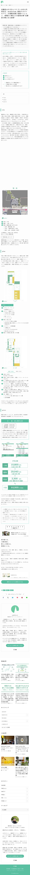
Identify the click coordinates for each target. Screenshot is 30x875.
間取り (7, 590)
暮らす (5, 801)
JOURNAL (5, 721)
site (5, 97)
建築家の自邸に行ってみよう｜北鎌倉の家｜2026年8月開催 (19, 533)
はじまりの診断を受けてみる (15, 645)
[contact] (16, 649)
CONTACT (5, 724)
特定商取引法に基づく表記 (17, 868)
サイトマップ (21, 870)
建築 (4, 785)
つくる (5, 797)
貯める (5, 788)
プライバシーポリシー (11, 870)
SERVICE (13, 575)
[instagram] (14, 649)
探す (4, 791)
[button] (3, 597)
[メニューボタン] (28, 2)
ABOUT (4, 711)
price (5, 101)
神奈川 (11, 590)
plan (5, 99)
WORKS (4, 718)
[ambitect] (2, 2)
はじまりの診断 (6, 727)
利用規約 (8, 868)
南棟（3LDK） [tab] (19, 371)
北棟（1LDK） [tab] (11, 371)
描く (4, 590)
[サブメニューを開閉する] (27, 715)
